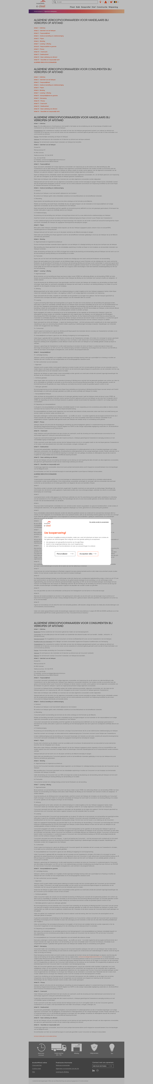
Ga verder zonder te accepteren (99, 522)
